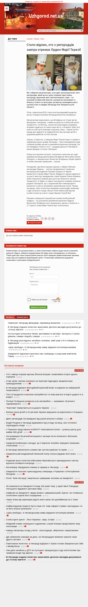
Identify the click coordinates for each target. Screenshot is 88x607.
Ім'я (32, 274)
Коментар (34, 282)
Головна (29, 39)
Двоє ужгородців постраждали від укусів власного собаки (34, 419)
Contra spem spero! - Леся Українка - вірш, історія (30, 519)
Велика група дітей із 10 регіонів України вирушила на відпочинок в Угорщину (44, 412)
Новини (36, 39)
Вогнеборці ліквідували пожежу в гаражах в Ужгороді (32, 467)
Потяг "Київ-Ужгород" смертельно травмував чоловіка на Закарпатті (39, 478)
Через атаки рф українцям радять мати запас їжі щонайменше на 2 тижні (42, 499)
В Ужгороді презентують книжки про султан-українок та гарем (36, 450)
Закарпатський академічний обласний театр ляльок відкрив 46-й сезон (41, 454)
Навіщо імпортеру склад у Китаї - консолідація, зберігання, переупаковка (42, 530)
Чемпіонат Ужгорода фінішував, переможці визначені (34, 323)
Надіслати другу (34, 222)
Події (42, 39)
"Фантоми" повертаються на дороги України (28, 408)
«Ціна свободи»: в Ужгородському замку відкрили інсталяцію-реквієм (42, 347)
